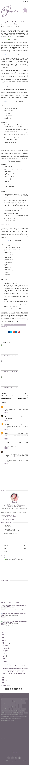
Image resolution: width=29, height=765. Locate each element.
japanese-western (16, 708)
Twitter (15, 548)
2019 (3, 637)
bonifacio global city (5, 708)
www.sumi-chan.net (11, 516)
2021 (3, 634)
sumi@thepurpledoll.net (8, 515)
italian (5, 714)
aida (5, 416)
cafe (18, 699)
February (5, 660)
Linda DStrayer (8, 442)
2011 (3, 682)
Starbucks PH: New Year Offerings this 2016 (13, 671)
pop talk (19, 718)
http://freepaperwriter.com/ (17, 456)
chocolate (9, 714)
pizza (12, 710)
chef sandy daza (6, 324)
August (5, 650)
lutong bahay (12, 324)
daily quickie (15, 701)
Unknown (6, 407)
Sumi (26, 761)
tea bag (12, 720)
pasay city (3, 703)
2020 (3, 636)
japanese (15, 699)
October (5, 647)
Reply (6, 412)
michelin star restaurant (5, 720)
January (5, 661)
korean (19, 710)
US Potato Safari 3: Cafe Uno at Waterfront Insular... (15, 668)
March (4, 658)
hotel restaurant (4, 706)
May (4, 655)
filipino (21, 699)
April (4, 656)
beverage (18, 703)
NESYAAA (7, 424)
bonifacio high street (5, 716)
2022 (3, 632)
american (26, 699)
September (6, 648)
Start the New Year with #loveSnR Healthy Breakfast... (13, 663)
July (4, 651)
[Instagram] (23, 1)
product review (20, 712)
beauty (9, 706)
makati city (6, 701)
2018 (3, 639)
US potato (23, 324)
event (20, 701)
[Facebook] (8, 757)
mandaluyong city (4, 704)
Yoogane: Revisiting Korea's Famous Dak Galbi (16, 614)
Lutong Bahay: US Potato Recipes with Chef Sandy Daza (15, 666)
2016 (3, 642)
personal (20, 714)
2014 (3, 677)
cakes (20, 704)
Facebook (15, 542)
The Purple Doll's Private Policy (7, 519)
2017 (3, 640)
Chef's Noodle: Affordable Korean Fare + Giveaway (16, 606)
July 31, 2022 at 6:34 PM (23, 451)
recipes (20, 324)
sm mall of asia (15, 704)
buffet (17, 706)
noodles (25, 712)
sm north (15, 710)
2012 (3, 680)
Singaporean (12, 716)
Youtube (15, 551)
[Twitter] (25, 1)
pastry (2, 710)
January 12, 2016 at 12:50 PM (23, 424)
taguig (2, 701)
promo (7, 703)
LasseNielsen (8, 452)
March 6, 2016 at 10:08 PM (23, 442)
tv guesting (14, 718)
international (23, 703)
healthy (13, 714)
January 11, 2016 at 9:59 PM (23, 406)
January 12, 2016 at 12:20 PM (23, 416)
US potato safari (3, 326)
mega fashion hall (4, 718)
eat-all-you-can (12, 703)
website (2, 712)
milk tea (14, 712)
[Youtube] (27, 1)
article (11, 701)
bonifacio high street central (21, 716)
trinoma (23, 710)
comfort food (7, 710)
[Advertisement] (15, 338)
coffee (23, 701)
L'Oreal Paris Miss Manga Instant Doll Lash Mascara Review (16, 622)
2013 (3, 679)
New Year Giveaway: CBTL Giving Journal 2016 (14, 673)
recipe (17, 324)
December (5, 643)
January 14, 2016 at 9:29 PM (23, 433)
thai (2, 714)
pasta (11, 708)
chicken (20, 706)
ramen (16, 714)
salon (10, 718)
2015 (3, 676)
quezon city (3, 699)
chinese (13, 706)
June (4, 653)
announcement (9, 699)
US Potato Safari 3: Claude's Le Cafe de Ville (13, 670)
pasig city (7, 712)
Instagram (15, 545)
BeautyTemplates (13, 761)
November (5, 645)
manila (10, 704)
